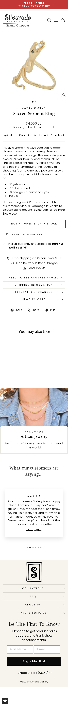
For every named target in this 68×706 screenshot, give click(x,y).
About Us (33, 604)
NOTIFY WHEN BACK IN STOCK (34, 223)
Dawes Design (34, 107)
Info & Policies (33, 612)
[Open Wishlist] (5, 701)
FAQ (33, 596)
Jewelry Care (34, 299)
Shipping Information (34, 285)
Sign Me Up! (34, 661)
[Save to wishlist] (7, 343)
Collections (33, 588)
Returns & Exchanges (34, 292)
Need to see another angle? (34, 277)
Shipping (18, 127)
